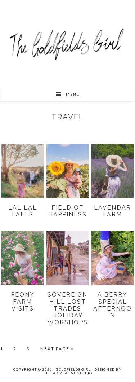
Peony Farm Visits (23, 301)
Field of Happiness (67, 211)
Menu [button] (73, 94)
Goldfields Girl (68, 43)
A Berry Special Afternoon (112, 305)
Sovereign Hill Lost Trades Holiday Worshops (68, 308)
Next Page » (57, 349)
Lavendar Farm (112, 211)
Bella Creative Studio (67, 373)
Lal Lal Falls (22, 211)
